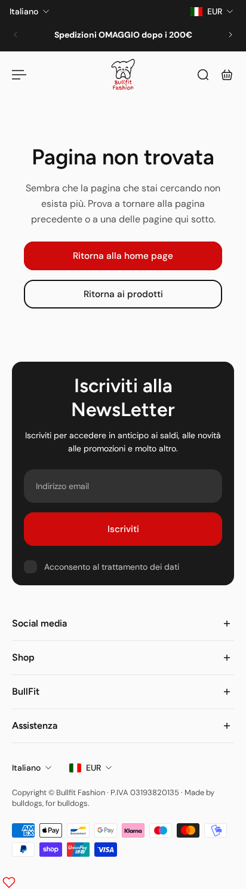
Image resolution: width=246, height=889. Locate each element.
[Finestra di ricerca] (203, 75)
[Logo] (123, 74)
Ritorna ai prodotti (123, 295)
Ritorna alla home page (123, 256)
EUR (93, 767)
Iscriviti (123, 529)
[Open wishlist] (9, 882)
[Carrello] (227, 75)
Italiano (26, 767)
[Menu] (19, 75)
